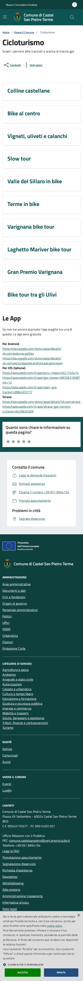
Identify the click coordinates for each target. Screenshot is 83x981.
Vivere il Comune (24, 32)
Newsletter (10, 876)
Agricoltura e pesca (15, 669)
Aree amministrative (16, 584)
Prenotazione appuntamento (22, 857)
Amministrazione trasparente (22, 896)
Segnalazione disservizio (19, 863)
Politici (7, 616)
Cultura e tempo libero (17, 693)
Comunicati (10, 755)
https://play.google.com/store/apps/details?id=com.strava (41, 401)
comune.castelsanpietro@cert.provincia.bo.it (39, 840)
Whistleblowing (13, 883)
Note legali (9, 908)
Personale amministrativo (20, 609)
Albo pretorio (11, 889)
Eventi (6, 783)
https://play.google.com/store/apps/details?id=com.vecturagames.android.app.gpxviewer (32, 361)
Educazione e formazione (19, 698)
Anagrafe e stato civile (17, 679)
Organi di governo (14, 603)
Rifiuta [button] (61, 972)
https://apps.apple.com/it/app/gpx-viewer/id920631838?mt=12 (41, 380)
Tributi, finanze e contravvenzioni (25, 722)
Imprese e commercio (16, 708)
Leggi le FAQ (10, 851)
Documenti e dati (14, 590)
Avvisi (6, 761)
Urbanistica (10, 635)
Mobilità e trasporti (15, 713)
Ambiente (9, 674)
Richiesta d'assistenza (17, 870)
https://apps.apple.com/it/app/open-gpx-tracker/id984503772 (29, 389)
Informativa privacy (15, 902)
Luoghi (7, 790)
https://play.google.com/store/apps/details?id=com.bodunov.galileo (31, 351)
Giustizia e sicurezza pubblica (22, 703)
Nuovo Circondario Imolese (21, 5)
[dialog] (41, 946)
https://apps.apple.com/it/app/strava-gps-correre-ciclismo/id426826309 (36, 409)
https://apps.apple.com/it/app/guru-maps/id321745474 (40, 372)
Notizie (7, 749)
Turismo (7, 727)
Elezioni (7, 642)
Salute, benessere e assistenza (23, 718)
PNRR (6, 629)
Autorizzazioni (12, 684)
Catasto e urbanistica (16, 689)
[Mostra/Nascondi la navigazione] (4, 16)
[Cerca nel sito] (72, 17)
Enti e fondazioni (13, 597)
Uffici (5, 622)
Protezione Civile (13, 648)
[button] (41, 965)
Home (5, 32)
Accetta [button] (23, 972)
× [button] (78, 915)
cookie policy (54, 926)
